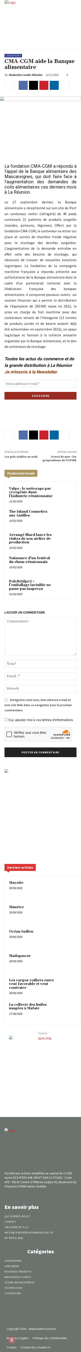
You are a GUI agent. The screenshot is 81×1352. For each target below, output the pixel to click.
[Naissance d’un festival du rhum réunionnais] (64, 564)
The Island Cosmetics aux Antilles (28, 514)
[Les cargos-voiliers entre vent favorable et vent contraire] (67, 986)
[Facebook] (23, 85)
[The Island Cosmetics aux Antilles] (64, 517)
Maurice (16, 907)
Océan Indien (21, 931)
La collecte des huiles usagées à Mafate (28, 1007)
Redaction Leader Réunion (25, 75)
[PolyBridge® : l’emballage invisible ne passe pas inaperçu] (64, 587)
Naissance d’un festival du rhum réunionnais (29, 560)
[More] (65, 85)
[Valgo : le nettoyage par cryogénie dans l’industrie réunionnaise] (64, 494)
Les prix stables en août (21, 456)
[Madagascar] (67, 962)
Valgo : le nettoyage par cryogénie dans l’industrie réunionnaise (30, 492)
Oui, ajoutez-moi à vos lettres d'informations (40, 720)
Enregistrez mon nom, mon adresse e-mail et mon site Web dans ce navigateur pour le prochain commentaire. (38, 705)
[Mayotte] (67, 889)
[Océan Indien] (67, 938)
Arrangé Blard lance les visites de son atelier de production (30, 539)
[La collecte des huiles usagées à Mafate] (67, 1011)
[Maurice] (67, 913)
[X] (33, 85)
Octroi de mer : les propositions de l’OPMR (59, 458)
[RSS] (48, 1195)
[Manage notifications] (11, 1340)
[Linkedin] (54, 85)
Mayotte (16, 883)
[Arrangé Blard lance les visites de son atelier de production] (64, 540)
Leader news (13, 55)
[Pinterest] (43, 85)
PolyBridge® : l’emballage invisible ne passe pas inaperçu (30, 585)
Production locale (21, 473)
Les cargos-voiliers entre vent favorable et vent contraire (31, 984)
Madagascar (20, 956)
